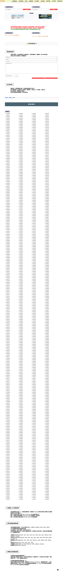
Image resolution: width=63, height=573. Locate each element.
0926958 (47, 435)
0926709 (34, 437)
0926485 (21, 477)
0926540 (34, 175)
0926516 (34, 138)
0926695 (34, 415)
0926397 (21, 341)
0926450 (21, 423)
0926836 (47, 246)
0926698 (34, 420)
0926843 (47, 257)
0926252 (21, 116)
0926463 (21, 443)
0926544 (34, 181)
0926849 (47, 266)
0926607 (34, 279)
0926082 (8, 240)
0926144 (8, 336)
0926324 (21, 228)
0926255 (21, 121)
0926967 (47, 449)
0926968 (47, 451)
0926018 (8, 141)
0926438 (21, 404)
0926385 (21, 322)
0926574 (34, 228)
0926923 (47, 381)
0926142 (8, 333)
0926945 (47, 415)
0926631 (34, 316)
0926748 (34, 497)
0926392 (21, 333)
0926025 (8, 152)
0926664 (34, 367)
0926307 (21, 201)
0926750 (47, 113)
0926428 (21, 389)
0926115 (8, 291)
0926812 (47, 209)
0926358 (21, 280)
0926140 (8, 330)
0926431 (21, 393)
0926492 (21, 488)
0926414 (21, 367)
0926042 (8, 178)
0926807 (47, 201)
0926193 (8, 412)
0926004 (8, 119)
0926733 (34, 474)
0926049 (8, 189)
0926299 (21, 189)
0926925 (47, 384)
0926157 (8, 356)
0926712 (34, 441)
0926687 (34, 403)
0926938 (47, 404)
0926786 (47, 169)
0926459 (21, 437)
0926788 (47, 172)
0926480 (21, 469)
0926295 (21, 183)
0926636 (34, 324)
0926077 (8, 232)
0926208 (8, 435)
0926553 (34, 195)
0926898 (47, 342)
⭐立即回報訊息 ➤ (31, 43)
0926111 (8, 285)
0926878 (47, 311)
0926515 (34, 136)
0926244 (8, 491)
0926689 (34, 406)
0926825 (47, 229)
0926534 (34, 166)
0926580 (34, 237)
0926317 (21, 217)
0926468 (21, 451)
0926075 (8, 229)
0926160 (8, 361)
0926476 (21, 463)
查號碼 (2, 1)
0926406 (21, 355)
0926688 (34, 404)
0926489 (21, 483)
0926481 (21, 471)
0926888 (47, 327)
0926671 (34, 378)
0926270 (21, 144)
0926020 (8, 144)
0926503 (34, 118)
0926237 (8, 480)
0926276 (21, 153)
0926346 (21, 262)
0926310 (21, 206)
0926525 (34, 152)
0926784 (47, 166)
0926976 (47, 463)
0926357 (21, 279)
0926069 (8, 220)
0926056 (8, 200)
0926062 (8, 209)
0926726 (34, 463)
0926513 (34, 133)
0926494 (21, 491)
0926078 (8, 234)
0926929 (47, 390)
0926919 (47, 375)
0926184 (8, 398)
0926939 (47, 406)
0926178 (8, 389)
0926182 (8, 395)
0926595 (34, 260)
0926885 (47, 322)
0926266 (21, 138)
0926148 (8, 342)
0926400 (21, 345)
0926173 (8, 381)
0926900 (47, 345)
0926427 (21, 387)
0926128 (8, 311)
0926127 (8, 310)
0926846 (47, 262)
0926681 (34, 393)
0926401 (21, 347)
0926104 (8, 274)
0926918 (47, 373)
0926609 (34, 282)
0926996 (47, 494)
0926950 (47, 423)
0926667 (34, 372)
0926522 (34, 147)
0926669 (34, 375)
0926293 (21, 180)
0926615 (34, 291)
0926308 (21, 203)
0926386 (21, 324)
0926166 (8, 370)
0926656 (34, 355)
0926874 (47, 305)
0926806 (47, 200)
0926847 (47, 263)
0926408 (21, 358)
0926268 (21, 141)
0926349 (21, 266)
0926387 (21, 325)
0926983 (47, 474)
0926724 (34, 460)
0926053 (8, 195)
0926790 (47, 175)
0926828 (47, 234)
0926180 (8, 392)
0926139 (8, 328)
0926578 (34, 234)
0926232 (8, 472)
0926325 (21, 229)
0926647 (34, 341)
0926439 (21, 406)
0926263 (21, 133)
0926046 (8, 184)
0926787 (47, 170)
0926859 (47, 282)
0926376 (21, 308)
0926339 (21, 251)
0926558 (34, 203)
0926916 (47, 370)
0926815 (47, 214)
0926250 (21, 113)
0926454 (21, 429)
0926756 (47, 122)
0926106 (8, 277)
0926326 (21, 231)
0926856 (47, 277)
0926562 (34, 209)
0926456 (21, 432)
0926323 (21, 226)
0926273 (21, 149)
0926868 (47, 296)
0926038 (8, 172)
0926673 (34, 381)
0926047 (8, 186)
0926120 (8, 299)
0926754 (47, 119)
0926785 (47, 167)
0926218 (8, 451)
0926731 (34, 471)
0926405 (21, 353)
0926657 (34, 356)
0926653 (34, 350)
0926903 (47, 350)
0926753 (47, 118)
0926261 (21, 130)
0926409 (21, 359)
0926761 (47, 130)
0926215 (8, 446)
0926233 (8, 474)
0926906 (47, 355)
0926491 (21, 486)
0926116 (8, 293)
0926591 (34, 254)
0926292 (21, 178)
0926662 (34, 364)
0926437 (21, 403)
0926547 (34, 186)
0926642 (34, 333)
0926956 (47, 432)
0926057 (8, 201)
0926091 (8, 254)
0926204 (8, 429)
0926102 (8, 271)
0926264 (21, 135)
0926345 (21, 260)
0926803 (47, 195)
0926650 (34, 345)
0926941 (47, 409)
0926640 (34, 330)
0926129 (8, 313)
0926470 (21, 454)
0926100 (8, 268)
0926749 (34, 499)
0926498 (21, 497)
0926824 (47, 228)
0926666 (34, 370)
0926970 (47, 454)
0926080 (8, 237)
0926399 (21, 344)
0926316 (21, 215)
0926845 (47, 260)
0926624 (34, 305)
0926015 (8, 136)
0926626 (34, 308)
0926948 (47, 420)
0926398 (21, 342)
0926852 (47, 271)
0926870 (47, 299)
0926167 (8, 372)
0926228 (8, 466)
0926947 (47, 418)
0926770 (47, 144)
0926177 (8, 387)
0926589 (34, 251)
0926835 (47, 245)
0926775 (47, 152)
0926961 (47, 440)
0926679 (34, 390)
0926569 (34, 220)
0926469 (21, 452)
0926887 (47, 325)
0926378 (21, 311)
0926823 (47, 226)
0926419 (21, 375)
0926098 (8, 265)
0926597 (34, 263)
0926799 (47, 189)
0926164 (8, 367)
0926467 (21, 449)
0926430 (21, 392)
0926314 (21, 212)
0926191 (8, 409)
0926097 (8, 263)
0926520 (34, 144)
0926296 (21, 184)
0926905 (47, 353)
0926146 (8, 339)
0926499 (21, 499)
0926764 (47, 135)
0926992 (47, 488)
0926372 (21, 302)
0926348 (21, 265)
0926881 (47, 316)
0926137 (8, 325)
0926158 (8, 358)
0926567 (34, 217)
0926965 (47, 446)
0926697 (34, 418)
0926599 (34, 266)
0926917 (47, 372)
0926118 (8, 296)
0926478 (21, 466)
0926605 (34, 276)
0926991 (47, 486)
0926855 (47, 276)
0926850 (47, 268)
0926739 (34, 483)
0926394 (21, 336)
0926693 (34, 412)
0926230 (8, 469)
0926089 (8, 251)
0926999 (47, 499)
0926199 (8, 421)
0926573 (34, 226)
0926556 (34, 200)
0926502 (34, 116)
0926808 (47, 203)
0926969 (47, 452)
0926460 (21, 438)
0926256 (21, 122)
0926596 (34, 262)
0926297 (21, 186)
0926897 (47, 341)
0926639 (34, 328)
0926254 (21, 119)
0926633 (34, 319)
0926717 (34, 449)
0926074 (8, 228)
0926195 (8, 415)
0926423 (21, 381)
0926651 (34, 347)
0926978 (47, 466)
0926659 (34, 359)
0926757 (47, 124)
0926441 (21, 409)
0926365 (21, 291)
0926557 (34, 201)
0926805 (47, 198)
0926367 (21, 294)
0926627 (34, 310)
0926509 (34, 127)
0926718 (34, 451)
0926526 (34, 153)
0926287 (21, 170)
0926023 (8, 149)
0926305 (21, 198)
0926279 (21, 158)
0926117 (8, 294)
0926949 (47, 421)
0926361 (21, 285)
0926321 (21, 223)
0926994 (47, 491)
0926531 (34, 161)
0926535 (34, 167)
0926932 (47, 395)
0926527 (34, 155)
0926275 (21, 152)
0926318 (21, 218)
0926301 (21, 192)
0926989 (47, 483)
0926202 (8, 426)
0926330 (21, 237)
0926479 (21, 468)
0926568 (34, 218)
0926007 (8, 124)
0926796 (47, 184)
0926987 (47, 480)
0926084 (8, 243)
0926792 (47, 178)
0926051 (8, 192)
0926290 (21, 175)
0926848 (47, 265)
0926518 (34, 141)
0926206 (8, 432)
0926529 (34, 158)
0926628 (34, 311)
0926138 (8, 327)
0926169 (8, 375)
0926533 (34, 164)
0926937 (47, 403)
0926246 (8, 494)
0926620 (34, 299)
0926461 (21, 440)
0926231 (8, 471)
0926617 (34, 294)
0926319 (21, 220)
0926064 (8, 212)
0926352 (21, 271)
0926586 (34, 246)
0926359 (21, 282)
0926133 (8, 319)
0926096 (8, 262)
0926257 (21, 124)
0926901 (47, 347)
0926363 (21, 288)
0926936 (47, 401)
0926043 (8, 180)
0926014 (8, 135)
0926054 (8, 197)
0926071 (8, 223)
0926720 (34, 454)
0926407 (21, 356)
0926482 (21, 472)
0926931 (47, 393)
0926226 (8, 463)
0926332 (21, 240)
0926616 (34, 293)
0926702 (34, 426)
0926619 (34, 297)
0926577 (34, 232)
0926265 (21, 136)
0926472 (21, 457)
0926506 (34, 122)
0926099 (8, 266)
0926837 (47, 248)
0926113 (8, 288)
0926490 (21, 485)
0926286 (21, 169)
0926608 (34, 280)
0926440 (21, 407)
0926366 (21, 293)
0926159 (8, 359)
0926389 (21, 328)
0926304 (21, 197)
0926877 (47, 310)
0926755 (47, 121)
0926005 (8, 121)
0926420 (21, 376)
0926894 (47, 336)
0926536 (34, 169)
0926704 (34, 429)
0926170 (8, 376)
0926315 (21, 214)
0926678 (34, 389)
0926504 (34, 119)
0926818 (47, 218)
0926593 (34, 257)
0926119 (8, 297)
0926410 (21, 361)
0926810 (47, 206)
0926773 (47, 149)
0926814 (47, 212)
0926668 (34, 373)
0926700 (34, 423)
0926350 (21, 268)
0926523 (34, 149)
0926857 (47, 279)
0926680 (34, 392)
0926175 (8, 384)
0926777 (47, 155)
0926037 (8, 170)
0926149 (8, 344)
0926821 (47, 223)
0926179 (8, 390)
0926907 (47, 356)
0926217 (8, 449)
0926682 (34, 395)
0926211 (8, 440)
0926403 (21, 350)
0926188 (8, 404)
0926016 (8, 138)
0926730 (34, 469)
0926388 (21, 327)
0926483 (21, 474)
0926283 (21, 164)
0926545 (34, 183)
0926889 (47, 328)
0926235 (8, 477)
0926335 (21, 245)
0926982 (47, 472)
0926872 (47, 302)
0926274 (21, 150)
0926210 (8, 438)
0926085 (8, 245)
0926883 (47, 319)
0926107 (8, 279)
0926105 (8, 276)
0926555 (34, 198)
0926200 (8, 423)
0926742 (34, 488)
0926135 (8, 322)
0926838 (47, 249)
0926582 (34, 240)
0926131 (8, 316)
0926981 (47, 471)
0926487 (21, 480)
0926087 (8, 248)
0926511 (34, 130)
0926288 (21, 172)
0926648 (34, 342)
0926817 (47, 217)
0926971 (47, 455)
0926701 (34, 424)
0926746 (34, 494)
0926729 (34, 468)
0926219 (8, 452)
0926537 (34, 170)
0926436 (21, 401)
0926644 (34, 336)
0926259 (21, 127)
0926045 (8, 183)
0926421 (21, 378)
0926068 (8, 218)
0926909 (47, 359)
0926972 (47, 457)
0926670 (34, 376)
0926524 (34, 150)
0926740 (34, 485)
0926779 (47, 158)
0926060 (8, 206)
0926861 (47, 285)
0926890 (47, 330)
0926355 (21, 276)
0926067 (8, 217)
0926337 (21, 248)
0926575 (34, 229)
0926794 (47, 181)
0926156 (8, 355)
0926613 (34, 288)
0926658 (34, 358)
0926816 (47, 215)
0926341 (21, 254)
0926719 (34, 452)
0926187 (8, 403)
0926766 (47, 138)
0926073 (8, 226)
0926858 (47, 280)
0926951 (47, 424)
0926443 (21, 412)
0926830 (47, 237)
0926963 (47, 443)
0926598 (34, 265)
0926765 (47, 136)
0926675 (34, 384)
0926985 (47, 477)
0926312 (21, 209)
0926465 (21, 446)
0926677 (34, 387)
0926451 (21, 424)
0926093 (8, 257)
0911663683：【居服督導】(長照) (38, 36)
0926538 (34, 172)
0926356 (21, 277)
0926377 (21, 310)
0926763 (47, 133)
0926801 (47, 192)
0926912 (47, 364)
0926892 (47, 333)
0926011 (8, 130)
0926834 (47, 243)
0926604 (34, 274)
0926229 (8, 468)
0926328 (21, 234)
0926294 (21, 181)
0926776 (47, 153)
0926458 (21, 435)
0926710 (34, 438)
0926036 (8, 169)
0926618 (34, 296)
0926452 (21, 426)
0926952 (47, 426)
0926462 (21, 441)
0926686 (34, 401)
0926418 (21, 373)
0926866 (47, 293)
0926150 (8, 345)
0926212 (8, 441)
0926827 (47, 232)
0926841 (47, 254)
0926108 (8, 280)
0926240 (8, 485)
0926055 (8, 198)
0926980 (47, 469)
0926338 (21, 249)
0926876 (47, 308)
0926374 (21, 305)
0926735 (34, 477)
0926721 (34, 455)
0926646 (34, 339)
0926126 (8, 308)
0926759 (47, 127)
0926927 (47, 387)
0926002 (8, 116)
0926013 (8, 133)
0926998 (47, 497)
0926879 (47, 313)
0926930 (47, 392)
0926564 (34, 212)
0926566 (34, 215)
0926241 (8, 486)
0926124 (8, 305)
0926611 (34, 285)
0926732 (34, 472)
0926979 (47, 468)
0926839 (47, 251)
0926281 (21, 161)
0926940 (47, 407)
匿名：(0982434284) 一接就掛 (11, 35)
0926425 (21, 384)
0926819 (47, 220)
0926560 (34, 206)
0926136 (8, 324)
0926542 (34, 178)
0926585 (34, 245)
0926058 (8, 203)
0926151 (8, 347)
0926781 (47, 161)
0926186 (8, 401)
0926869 (47, 297)
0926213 (8, 443)
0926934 (47, 398)
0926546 (34, 184)
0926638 (34, 327)
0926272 (21, 147)
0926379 (21, 313)
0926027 (8, 155)
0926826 (47, 231)
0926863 (47, 288)
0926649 (34, 344)
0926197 (8, 418)
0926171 (8, 378)
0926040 (8, 175)
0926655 (34, 353)
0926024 (8, 150)
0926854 (47, 274)
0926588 (34, 249)
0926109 (8, 282)
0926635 (34, 322)
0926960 (47, 438)
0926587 (34, 248)
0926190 (8, 407)
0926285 (21, 167)
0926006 (8, 122)
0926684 (34, 398)
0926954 (47, 429)
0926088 (8, 249)
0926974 (47, 460)
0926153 (8, 350)
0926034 (8, 166)
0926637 (34, 325)
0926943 (47, 412)
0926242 (8, 488)
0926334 (21, 243)
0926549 (34, 189)
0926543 (34, 180)
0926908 (47, 358)
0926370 (21, 299)
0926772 (47, 147)
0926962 (47, 441)
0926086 (8, 246)
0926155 (8, 353)
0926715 (34, 446)
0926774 (47, 150)
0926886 (47, 324)
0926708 (34, 435)
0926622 (34, 302)
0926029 (8, 158)
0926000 (8, 113)
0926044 (8, 181)
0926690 (34, 407)
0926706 (34, 432)
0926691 (34, 409)
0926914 (47, 367)
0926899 (47, 344)
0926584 (34, 243)
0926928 (47, 389)
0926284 (21, 166)
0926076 (8, 231)
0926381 (21, 316)
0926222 (8, 457)
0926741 (34, 486)
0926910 (47, 361)
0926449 (21, 421)
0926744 (34, 491)
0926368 (21, 296)
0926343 (21, 257)
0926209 (8, 437)
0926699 (34, 421)
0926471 (21, 455)
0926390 (21, 330)
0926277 (21, 155)
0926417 (21, 372)
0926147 (8, 341)
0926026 (8, 153)
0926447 (21, 418)
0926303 (21, 195)
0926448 (21, 420)
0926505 (34, 121)
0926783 (47, 164)
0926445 (21, 415)
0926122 (8, 302)
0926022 (8, 147)
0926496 (21, 494)
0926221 (8, 455)
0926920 (47, 376)
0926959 (47, 437)
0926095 (8, 260)
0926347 (21, 263)
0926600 (34, 268)
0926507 (34, 124)
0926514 (34, 135)
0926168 (8, 373)
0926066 (8, 215)
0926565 (34, 214)
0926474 (21, 460)
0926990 (47, 485)
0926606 (34, 277)
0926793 (47, 180)
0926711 (34, 440)
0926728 (34, 466)
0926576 (34, 231)
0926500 (34, 113)
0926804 (47, 197)
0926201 (8, 424)
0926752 (47, 116)
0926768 (47, 141)
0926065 (8, 214)
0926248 (8, 497)
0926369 (21, 297)
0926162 (8, 364)
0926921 (47, 378)
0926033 (8, 164)
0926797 (47, 186)
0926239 (8, 483)
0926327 (21, 232)
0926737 (34, 480)
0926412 (21, 364)
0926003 (8, 118)
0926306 (21, 200)
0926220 (8, 454)
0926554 (34, 197)
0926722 (34, 457)
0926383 (21, 319)
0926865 (47, 291)
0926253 (21, 118)
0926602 (34, 271)
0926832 (47, 240)
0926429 (21, 390)
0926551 (34, 192)
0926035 (8, 167)
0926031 (8, 161)
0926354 (21, 274)
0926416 (21, 370)
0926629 (34, 313)
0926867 (47, 294)
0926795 (47, 183)
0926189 (8, 406)
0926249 (8, 499)
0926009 (8, 127)
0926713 (34, 443)
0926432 (21, 395)
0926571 (34, 223)
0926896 (47, 339)
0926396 (21, 339)
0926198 (8, 420)
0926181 (8, 393)
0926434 (21, 398)
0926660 (34, 361)
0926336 (21, 246)
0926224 (8, 460)
